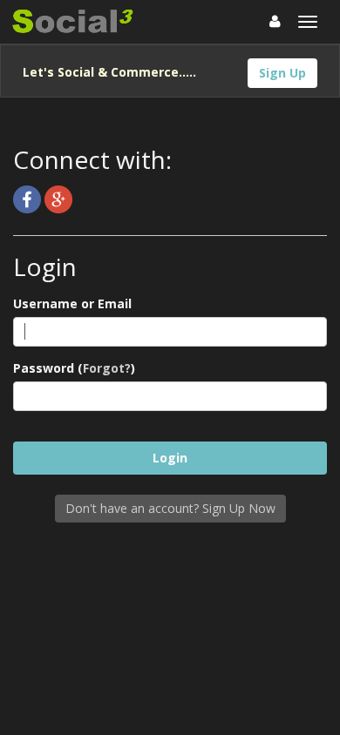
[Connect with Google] (58, 198)
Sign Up (282, 72)
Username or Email (72, 303)
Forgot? (107, 368)
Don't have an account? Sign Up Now (170, 508)
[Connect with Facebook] (28, 198)
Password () (74, 368)
